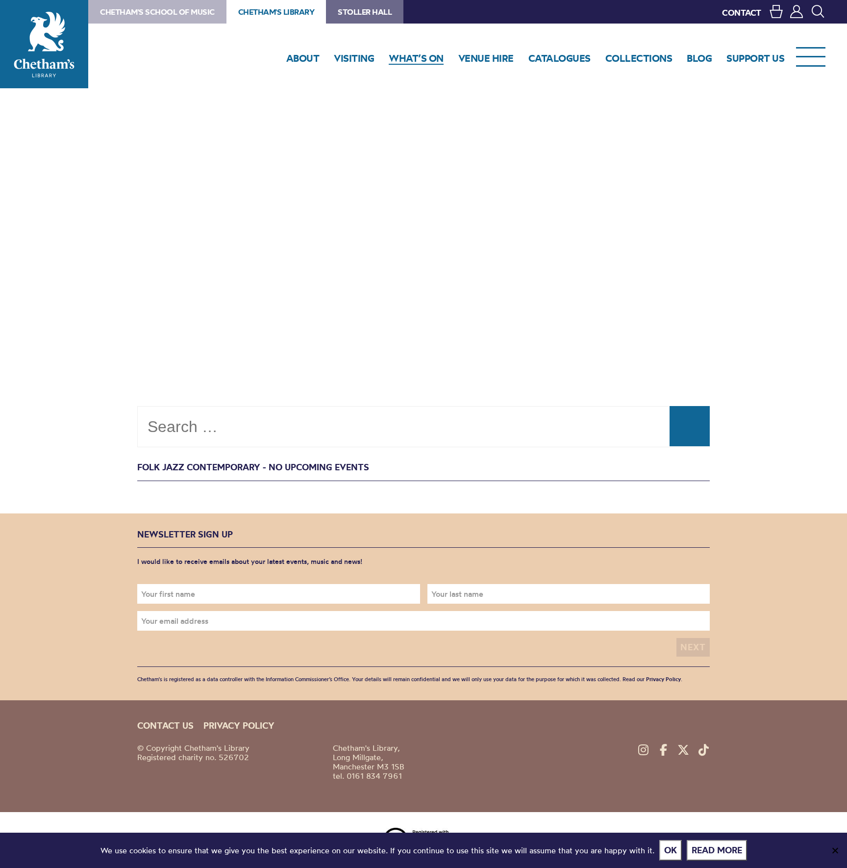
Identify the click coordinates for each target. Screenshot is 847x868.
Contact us (165, 725)
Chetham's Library (44, 44)
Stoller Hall (365, 12)
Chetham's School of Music (157, 12)
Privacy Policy (663, 679)
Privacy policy (238, 725)
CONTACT (741, 12)
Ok (670, 850)
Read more (717, 850)
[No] (835, 850)
